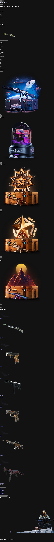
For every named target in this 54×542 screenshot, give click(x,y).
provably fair (2, 490)
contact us (1, 489)
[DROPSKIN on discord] (4, 487)
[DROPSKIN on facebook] (2, 487)
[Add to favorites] (1, 116)
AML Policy (2, 494)
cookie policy (2, 492)
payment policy (2, 493)
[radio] (1, 1)
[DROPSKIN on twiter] (5, 487)
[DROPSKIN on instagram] (1, 487)
